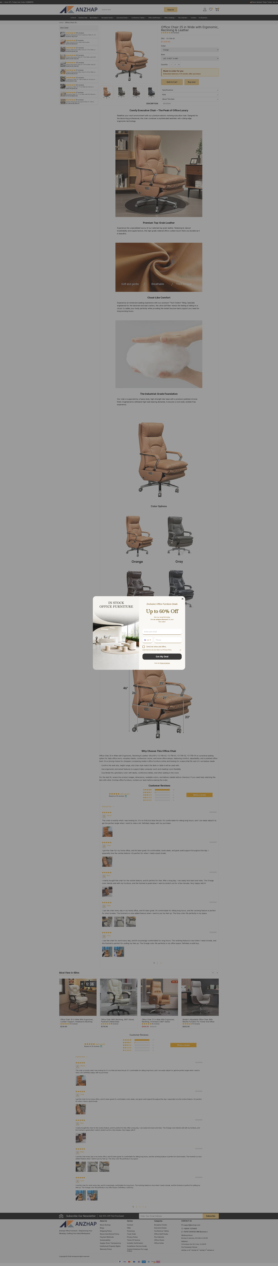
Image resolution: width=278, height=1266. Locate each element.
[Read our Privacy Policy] (180, 650)
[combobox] (147, 640)
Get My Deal (162, 656)
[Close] (182, 598)
